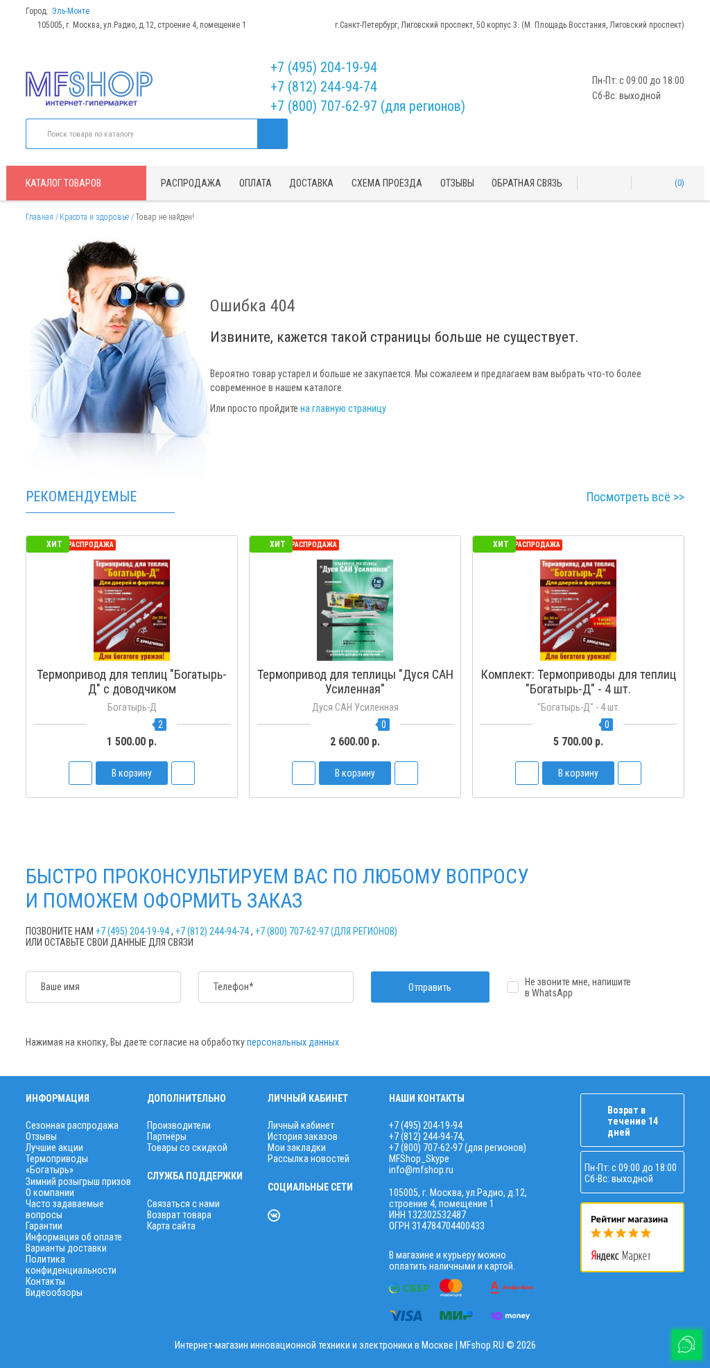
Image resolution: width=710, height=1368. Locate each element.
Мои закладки (297, 1147)
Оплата (255, 183)
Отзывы (457, 183)
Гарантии (44, 1225)
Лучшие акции (54, 1147)
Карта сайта (171, 1225)
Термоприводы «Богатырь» (57, 1164)
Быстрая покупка (131, 715)
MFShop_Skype (419, 1158)
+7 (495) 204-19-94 (323, 67)
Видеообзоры (54, 1292)
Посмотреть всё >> (635, 497)
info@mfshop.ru (421, 1169)
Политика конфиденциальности (71, 1265)
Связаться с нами (183, 1203)
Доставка (311, 183)
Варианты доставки (66, 1248)
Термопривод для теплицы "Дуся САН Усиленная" (355, 681)
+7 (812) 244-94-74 (323, 86)
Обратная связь (527, 183)
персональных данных (293, 1042)
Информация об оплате (74, 1237)
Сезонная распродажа (72, 1125)
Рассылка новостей (308, 1158)
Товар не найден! (164, 217)
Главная (39, 217)
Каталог (63, 183)
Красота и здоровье (94, 217)
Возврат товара (179, 1214)
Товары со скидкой (187, 1147)
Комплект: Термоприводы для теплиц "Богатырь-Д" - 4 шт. (578, 681)
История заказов (303, 1136)
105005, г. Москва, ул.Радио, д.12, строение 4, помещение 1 (141, 25)
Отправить (429, 987)
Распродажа (191, 183)
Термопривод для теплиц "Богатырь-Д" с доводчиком (132, 681)
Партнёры (167, 1136)
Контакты (45, 1281)
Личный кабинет (301, 1125)
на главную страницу (343, 408)
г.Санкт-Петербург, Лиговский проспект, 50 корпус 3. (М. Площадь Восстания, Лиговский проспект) (509, 25)
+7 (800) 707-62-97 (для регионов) (367, 106)
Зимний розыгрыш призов (78, 1181)
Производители (179, 1125)
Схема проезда (387, 183)
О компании (50, 1192)
